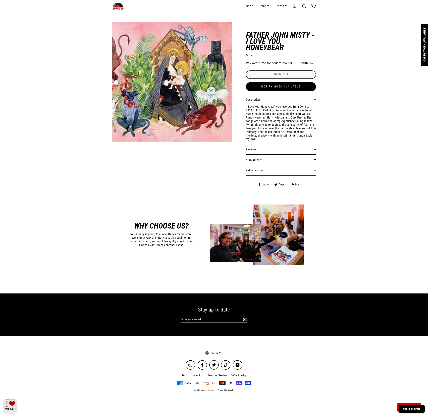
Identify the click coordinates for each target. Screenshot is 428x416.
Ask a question (255, 170)
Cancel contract (411, 408)
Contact (282, 6)
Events (264, 6)
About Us (198, 375)
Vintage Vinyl (254, 159)
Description (253, 99)
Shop (250, 6)
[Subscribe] (244, 319)
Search (185, 375)
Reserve (251, 149)
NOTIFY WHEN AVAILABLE (280, 86)
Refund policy (239, 375)
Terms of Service (217, 375)
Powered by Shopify (226, 390)
